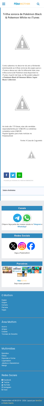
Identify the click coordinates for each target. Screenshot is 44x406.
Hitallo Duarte (8, 403)
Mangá (4, 365)
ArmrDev (38, 401)
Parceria (5, 307)
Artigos (4, 329)
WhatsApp (22, 226)
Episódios (5, 353)
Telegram (37, 224)
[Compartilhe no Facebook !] (6, 175)
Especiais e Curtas (8, 358)
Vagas (4, 310)
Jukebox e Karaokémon (10, 363)
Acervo (4, 327)
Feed (5, 390)
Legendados (6, 361)
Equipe (4, 300)
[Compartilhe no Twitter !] (13, 175)
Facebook (7, 380)
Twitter (6, 382)
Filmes (4, 356)
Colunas (4, 332)
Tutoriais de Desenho (10, 334)
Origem (4, 302)
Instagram (7, 387)
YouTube (6, 385)
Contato (5, 305)
